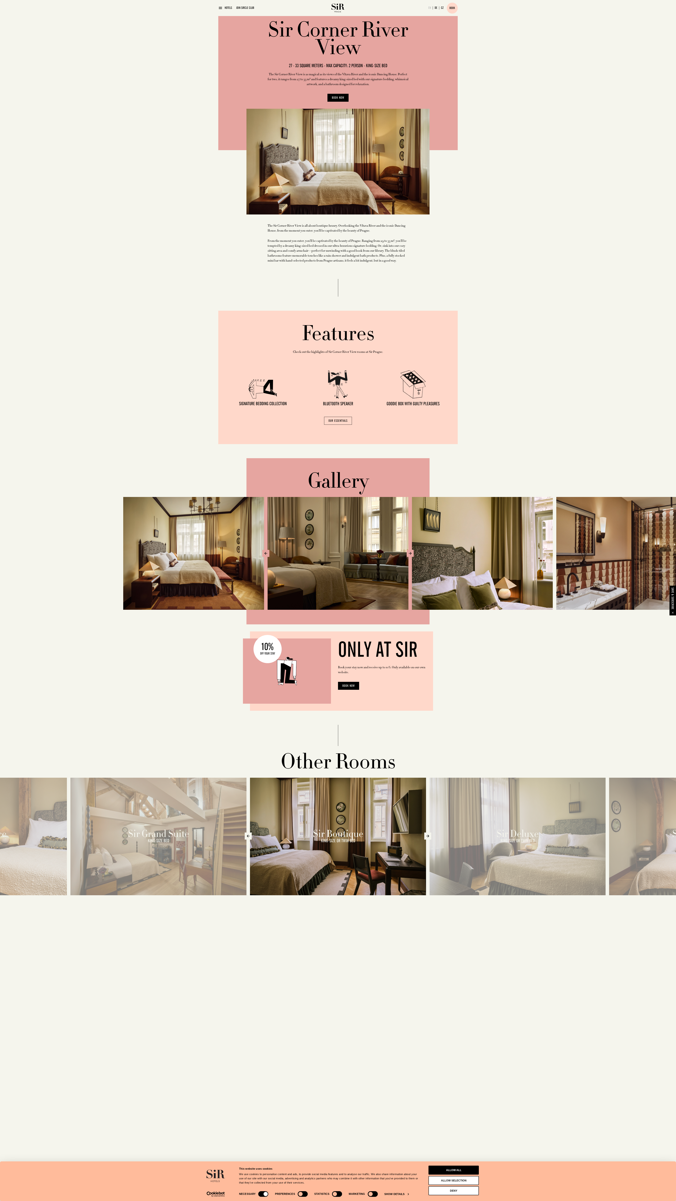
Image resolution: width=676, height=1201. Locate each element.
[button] (265, 553)
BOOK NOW (338, 97)
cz (442, 8)
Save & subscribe (672, 598)
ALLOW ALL (453, 1170)
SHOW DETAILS (394, 1194)
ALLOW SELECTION (454, 1180)
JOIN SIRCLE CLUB (245, 8)
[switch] (303, 1194)
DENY (453, 1190)
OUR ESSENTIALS (338, 420)
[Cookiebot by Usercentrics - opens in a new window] (215, 1194)
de (436, 8)
